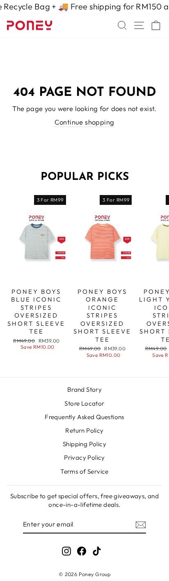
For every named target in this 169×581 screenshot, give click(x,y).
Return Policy (84, 430)
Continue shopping (84, 122)
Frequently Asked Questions (84, 417)
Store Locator (84, 403)
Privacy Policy (84, 457)
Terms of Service (84, 471)
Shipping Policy (84, 444)
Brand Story (84, 389)
